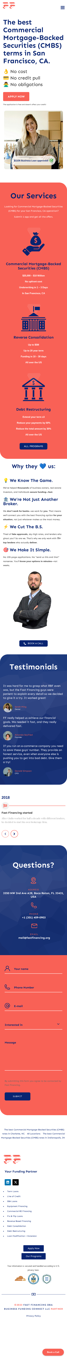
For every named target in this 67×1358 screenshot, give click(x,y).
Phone (33, 914)
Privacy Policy (33, 1316)
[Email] (34, 926)
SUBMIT (17, 1096)
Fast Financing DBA (38, 1304)
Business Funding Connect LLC (27, 1308)
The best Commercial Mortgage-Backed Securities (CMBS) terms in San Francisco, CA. (33, 41)
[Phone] (34, 905)
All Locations (33, 1133)
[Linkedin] (8, 1182)
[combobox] (33, 1025)
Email (34, 934)
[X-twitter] (15, 1182)
